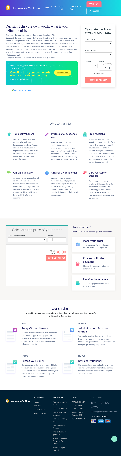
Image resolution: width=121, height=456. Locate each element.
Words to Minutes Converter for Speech (60, 441)
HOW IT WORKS (41, 413)
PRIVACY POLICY (78, 402)
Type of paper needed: (17, 235)
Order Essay (64, 73)
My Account (94, 11)
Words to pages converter (59, 449)
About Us (37, 406)
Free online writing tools (60, 403)
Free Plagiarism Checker (59, 427)
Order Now (94, 4)
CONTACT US (39, 410)
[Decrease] (101, 68)
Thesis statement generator (59, 433)
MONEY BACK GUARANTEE (77, 414)
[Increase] (109, 68)
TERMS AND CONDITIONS (77, 407)
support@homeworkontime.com (103, 412)
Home (46, 8)
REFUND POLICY (78, 419)
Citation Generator (60, 409)
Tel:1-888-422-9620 (101, 405)
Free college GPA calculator (59, 414)
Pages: (50, 235)
